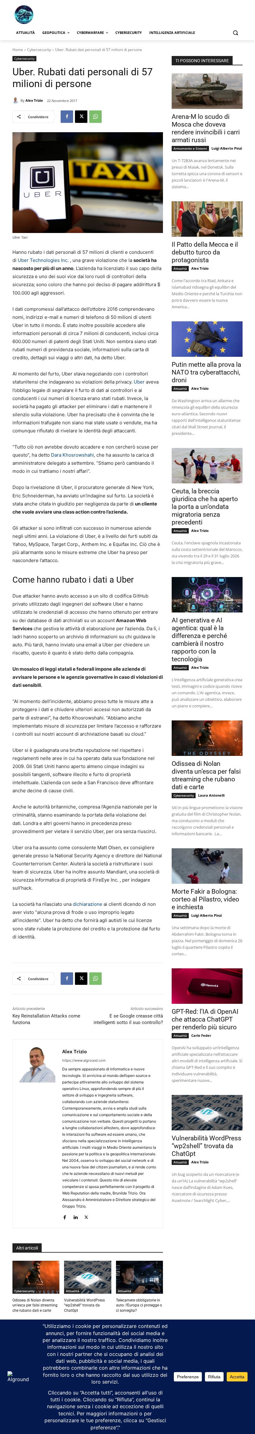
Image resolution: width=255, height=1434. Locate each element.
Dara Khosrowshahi (72, 455)
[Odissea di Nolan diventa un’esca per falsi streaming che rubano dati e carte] (35, 1277)
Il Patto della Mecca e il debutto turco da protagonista (205, 252)
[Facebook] (67, 116)
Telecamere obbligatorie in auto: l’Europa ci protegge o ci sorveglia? (139, 1305)
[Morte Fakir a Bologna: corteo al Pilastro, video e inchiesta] (207, 866)
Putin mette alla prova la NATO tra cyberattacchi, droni (206, 372)
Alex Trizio (34, 100)
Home (17, 49)
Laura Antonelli (211, 795)
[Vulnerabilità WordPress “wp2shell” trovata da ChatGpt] (87, 1277)
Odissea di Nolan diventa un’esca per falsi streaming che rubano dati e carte (35, 1305)
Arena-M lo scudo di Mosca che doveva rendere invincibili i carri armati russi (206, 128)
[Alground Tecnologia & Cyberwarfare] (54, 14)
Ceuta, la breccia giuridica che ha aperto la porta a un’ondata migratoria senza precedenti (205, 506)
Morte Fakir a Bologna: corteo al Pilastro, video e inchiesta (205, 899)
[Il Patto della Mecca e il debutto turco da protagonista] (207, 219)
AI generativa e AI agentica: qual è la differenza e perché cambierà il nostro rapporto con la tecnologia (199, 640)
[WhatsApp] (95, 116)
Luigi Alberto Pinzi (226, 148)
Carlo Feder (201, 1035)
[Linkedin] (75, 1216)
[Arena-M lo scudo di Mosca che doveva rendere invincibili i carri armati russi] (207, 91)
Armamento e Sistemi (190, 148)
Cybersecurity (39, 49)
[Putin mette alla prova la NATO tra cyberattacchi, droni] (207, 339)
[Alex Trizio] (16, 100)
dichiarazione (87, 904)
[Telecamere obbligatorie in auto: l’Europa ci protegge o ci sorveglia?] (139, 1277)
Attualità (72, 1291)
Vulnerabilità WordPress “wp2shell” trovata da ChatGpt (84, 1305)
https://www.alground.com (84, 1060)
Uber (139, 382)
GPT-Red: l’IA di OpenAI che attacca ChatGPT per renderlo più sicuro (205, 1019)
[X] (81, 116)
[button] (235, 33)
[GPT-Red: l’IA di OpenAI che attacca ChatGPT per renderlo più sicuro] (207, 986)
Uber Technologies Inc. (43, 260)
